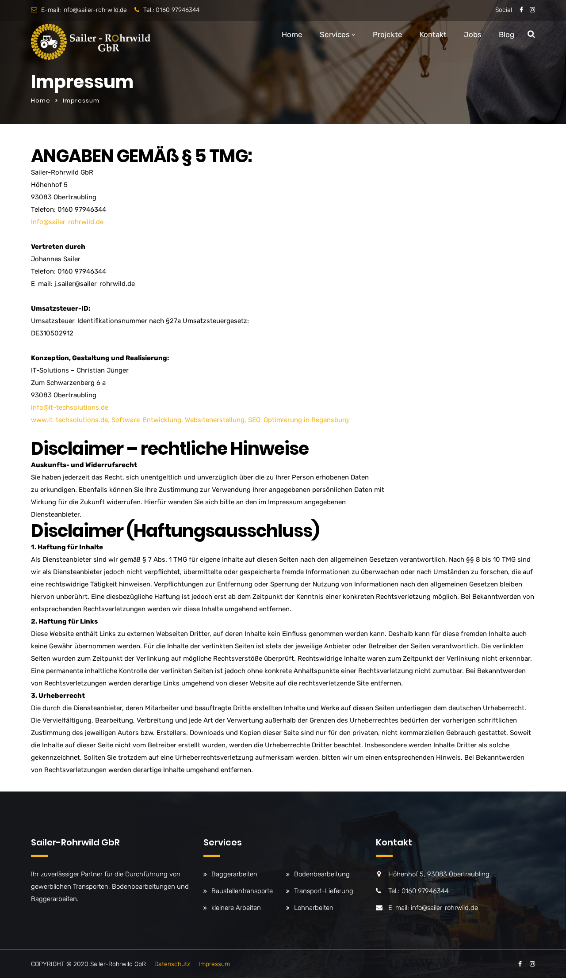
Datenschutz (172, 964)
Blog (506, 34)
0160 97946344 (177, 10)
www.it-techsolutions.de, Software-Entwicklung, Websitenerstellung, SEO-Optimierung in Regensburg (190, 420)
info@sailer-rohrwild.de (94, 10)
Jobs (473, 34)
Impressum (214, 964)
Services (335, 34)
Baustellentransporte (242, 891)
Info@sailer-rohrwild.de (67, 222)
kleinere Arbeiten (236, 908)
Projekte (387, 34)
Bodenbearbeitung (322, 874)
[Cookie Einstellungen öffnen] (19, 967)
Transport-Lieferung (323, 891)
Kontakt (433, 34)
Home (292, 34)
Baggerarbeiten (234, 874)
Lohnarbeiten (313, 908)
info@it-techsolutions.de (69, 407)
